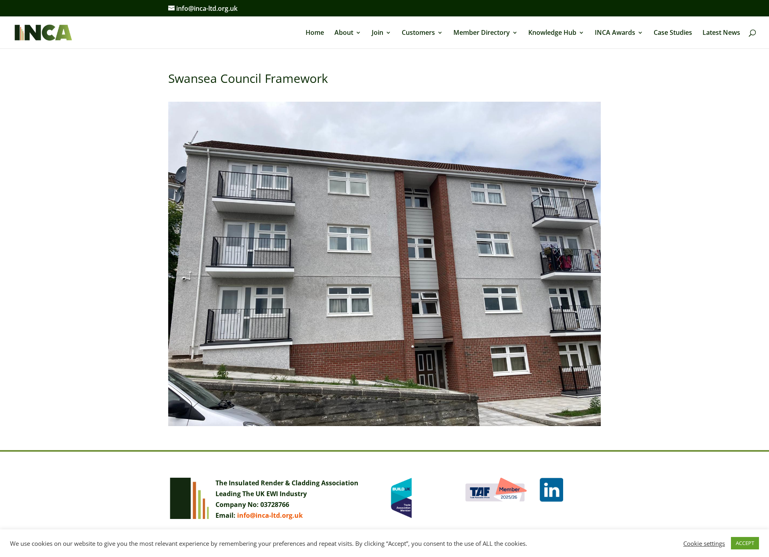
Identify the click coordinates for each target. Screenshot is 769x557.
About (343, 33)
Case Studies (673, 33)
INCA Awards (615, 33)
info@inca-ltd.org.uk (270, 515)
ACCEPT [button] (745, 543)
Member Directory (481, 33)
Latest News (721, 33)
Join (377, 33)
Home (315, 33)
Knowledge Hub (552, 33)
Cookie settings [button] (704, 543)
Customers (418, 33)
